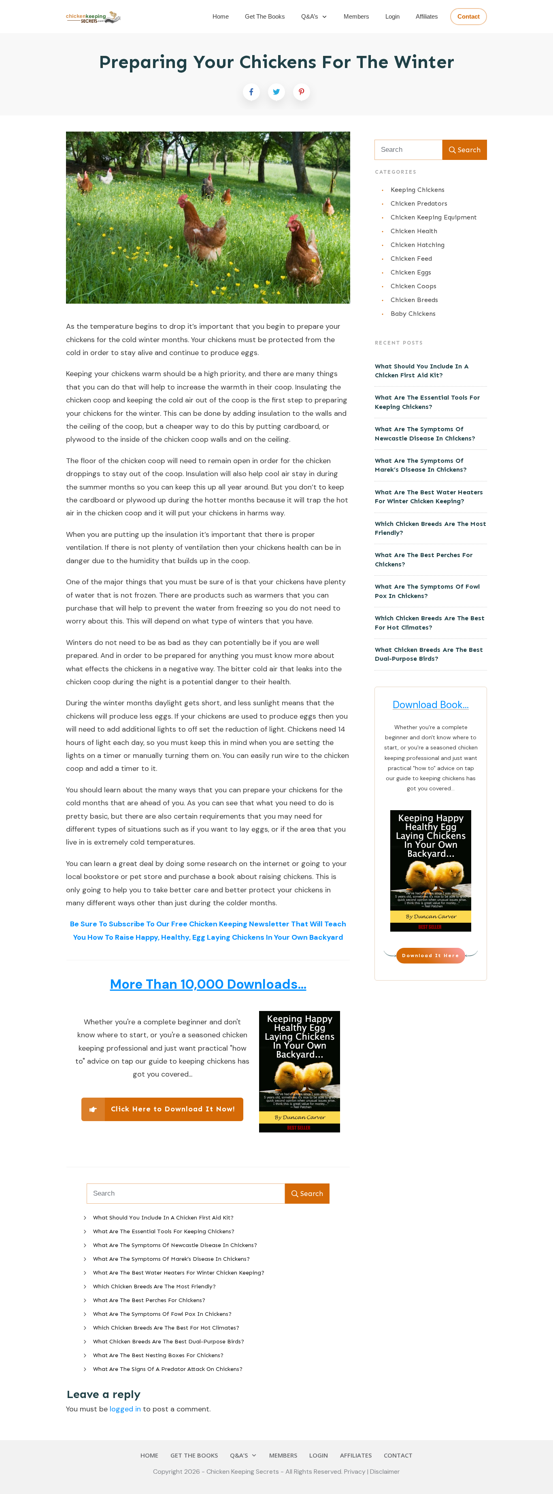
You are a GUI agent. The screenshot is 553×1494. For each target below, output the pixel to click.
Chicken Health (414, 231)
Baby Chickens (413, 313)
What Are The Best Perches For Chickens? (149, 1300)
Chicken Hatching (418, 245)
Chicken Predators (419, 203)
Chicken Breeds (414, 300)
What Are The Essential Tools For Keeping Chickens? (163, 1231)
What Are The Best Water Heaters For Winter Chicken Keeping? (178, 1272)
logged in (125, 1409)
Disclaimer (385, 1471)
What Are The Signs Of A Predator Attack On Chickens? (167, 1369)
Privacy (355, 1471)
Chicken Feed (411, 258)
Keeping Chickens (418, 190)
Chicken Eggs (411, 272)
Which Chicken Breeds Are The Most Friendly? (154, 1286)
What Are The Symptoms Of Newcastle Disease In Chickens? (175, 1245)
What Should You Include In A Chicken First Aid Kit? (163, 1217)
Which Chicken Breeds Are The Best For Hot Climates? (166, 1327)
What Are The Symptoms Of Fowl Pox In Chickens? (162, 1314)
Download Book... (431, 704)
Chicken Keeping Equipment (434, 217)
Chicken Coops (413, 286)
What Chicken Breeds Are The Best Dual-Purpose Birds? (168, 1341)
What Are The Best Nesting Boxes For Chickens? (158, 1355)
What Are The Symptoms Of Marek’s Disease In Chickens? (171, 1259)
